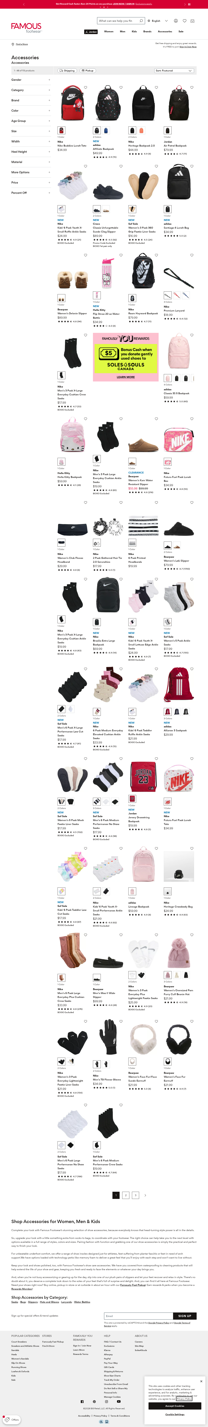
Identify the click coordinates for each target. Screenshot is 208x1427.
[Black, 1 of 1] (61, 130)
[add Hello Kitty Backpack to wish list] (85, 419)
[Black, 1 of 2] (97, 130)
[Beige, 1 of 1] (168, 802)
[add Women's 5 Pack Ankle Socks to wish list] (192, 579)
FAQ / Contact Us (112, 1341)
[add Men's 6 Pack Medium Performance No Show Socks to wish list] (121, 758)
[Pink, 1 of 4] (168, 378)
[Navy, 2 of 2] (106, 130)
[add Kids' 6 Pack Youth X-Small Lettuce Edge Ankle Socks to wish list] (156, 579)
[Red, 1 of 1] (132, 799)
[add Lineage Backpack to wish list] (156, 848)
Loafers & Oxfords (20, 1371)
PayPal (107, 1358)
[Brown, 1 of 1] (61, 298)
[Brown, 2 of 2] (177, 545)
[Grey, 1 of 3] (97, 802)
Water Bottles (82, 1301)
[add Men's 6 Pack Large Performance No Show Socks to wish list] (85, 1105)
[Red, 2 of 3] (177, 295)
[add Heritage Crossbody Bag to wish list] (192, 848)
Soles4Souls (141, 1350)
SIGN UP (184, 1316)
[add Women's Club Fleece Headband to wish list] (85, 502)
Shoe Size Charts (112, 1375)
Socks (14, 1301)
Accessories (165, 31)
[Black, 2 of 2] (70, 802)
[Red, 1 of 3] (168, 712)
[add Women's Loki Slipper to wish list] (192, 502)
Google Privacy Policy (158, 1322)
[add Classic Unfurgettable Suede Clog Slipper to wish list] (121, 166)
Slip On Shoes (18, 1363)
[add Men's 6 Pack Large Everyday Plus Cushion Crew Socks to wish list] (85, 935)
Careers (139, 1341)
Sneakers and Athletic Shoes (25, 1346)
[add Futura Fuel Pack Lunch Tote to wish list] (192, 758)
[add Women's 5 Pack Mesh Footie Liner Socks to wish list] (85, 758)
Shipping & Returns (113, 1371)
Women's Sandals (20, 1358)
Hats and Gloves (49, 1301)
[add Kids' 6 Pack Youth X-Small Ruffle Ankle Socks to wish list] (85, 166)
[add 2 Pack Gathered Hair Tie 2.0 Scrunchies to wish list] (121, 502)
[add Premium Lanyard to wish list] (192, 255)
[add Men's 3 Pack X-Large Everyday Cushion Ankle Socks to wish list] (85, 579)
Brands (147, 31)
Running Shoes (18, 1367)
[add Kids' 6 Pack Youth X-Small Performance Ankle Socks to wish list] (121, 848)
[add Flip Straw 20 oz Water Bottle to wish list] (121, 255)
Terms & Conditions (120, 1415)
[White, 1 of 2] (97, 891)
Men (122, 31)
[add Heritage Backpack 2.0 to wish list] (156, 87)
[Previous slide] (23, 4)
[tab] (100, 7)
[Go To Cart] (192, 21)
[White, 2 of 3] (106, 802)
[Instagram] (106, 1402)
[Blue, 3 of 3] (186, 295)
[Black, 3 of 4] (186, 378)
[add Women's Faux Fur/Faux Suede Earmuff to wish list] (156, 1021)
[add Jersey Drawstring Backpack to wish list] (156, 758)
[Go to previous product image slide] (60, 99)
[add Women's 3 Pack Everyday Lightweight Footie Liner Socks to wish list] (85, 1021)
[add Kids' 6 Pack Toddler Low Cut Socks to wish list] (85, 848)
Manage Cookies (112, 1397)
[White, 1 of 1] (61, 209)
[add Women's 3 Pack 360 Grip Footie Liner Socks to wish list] (156, 166)
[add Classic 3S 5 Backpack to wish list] (192, 335)
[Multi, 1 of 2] (61, 802)
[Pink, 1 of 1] (97, 295)
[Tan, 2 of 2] (106, 209)
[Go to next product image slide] (85, 99)
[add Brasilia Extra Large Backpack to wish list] (121, 579)
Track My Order (111, 1380)
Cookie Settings (175, 1414)
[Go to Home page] (26, 28)
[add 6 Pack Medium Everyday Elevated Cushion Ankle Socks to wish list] (121, 669)
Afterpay (108, 1354)
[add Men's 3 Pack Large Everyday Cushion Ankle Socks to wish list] (121, 419)
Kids (134, 31)
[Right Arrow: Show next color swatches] (85, 130)
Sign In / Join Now (82, 1345)
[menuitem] (91, 34)
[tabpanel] (104, 3)
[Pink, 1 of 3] (168, 975)
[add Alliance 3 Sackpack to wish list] (192, 669)
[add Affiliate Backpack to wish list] (121, 87)
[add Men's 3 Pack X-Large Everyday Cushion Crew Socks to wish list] (85, 335)
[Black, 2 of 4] (177, 378)
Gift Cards (109, 1367)
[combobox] (121, 20)
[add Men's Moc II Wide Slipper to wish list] (121, 935)
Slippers (33, 1301)
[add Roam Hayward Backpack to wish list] (156, 255)
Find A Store (48, 1346)
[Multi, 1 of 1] (132, 209)
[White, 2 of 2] (70, 709)
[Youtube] (118, 1402)
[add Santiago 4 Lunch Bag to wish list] (192, 166)
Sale (181, 31)
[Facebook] (82, 1402)
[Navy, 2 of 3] (177, 712)
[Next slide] (184, 4)
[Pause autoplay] (189, 4)
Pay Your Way (111, 1363)
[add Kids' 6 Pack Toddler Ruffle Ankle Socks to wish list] (156, 669)
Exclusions (109, 1346)
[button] (143, 3)
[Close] (201, 1381)
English (156, 20)
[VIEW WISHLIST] (184, 20)
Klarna (107, 1350)
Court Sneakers (19, 1341)
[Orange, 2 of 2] (141, 130)
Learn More (78, 1350)
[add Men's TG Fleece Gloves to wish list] (121, 1021)
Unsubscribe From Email (116, 1384)
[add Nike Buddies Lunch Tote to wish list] (85, 87)
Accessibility (84, 1415)
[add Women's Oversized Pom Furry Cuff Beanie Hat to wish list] (192, 935)
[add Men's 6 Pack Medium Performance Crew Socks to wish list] (121, 1105)
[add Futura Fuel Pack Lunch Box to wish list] (192, 419)
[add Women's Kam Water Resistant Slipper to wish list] (156, 419)
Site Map (139, 1346)
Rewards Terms (80, 1354)
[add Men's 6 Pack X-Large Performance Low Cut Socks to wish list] (85, 669)
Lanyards (66, 1301)
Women (108, 31)
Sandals (15, 1350)
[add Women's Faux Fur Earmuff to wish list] (192, 1021)
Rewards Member (21, 1288)
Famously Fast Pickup (133, 1285)
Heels (14, 1354)
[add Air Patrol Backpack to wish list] (192, 87)
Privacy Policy (100, 1415)
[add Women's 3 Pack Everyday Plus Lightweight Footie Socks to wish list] (156, 935)
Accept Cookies (174, 1405)
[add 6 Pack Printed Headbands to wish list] (156, 502)
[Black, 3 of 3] (186, 712)
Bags (23, 1301)
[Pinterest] (94, 1402)
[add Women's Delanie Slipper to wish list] (85, 255)
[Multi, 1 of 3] (168, 295)
